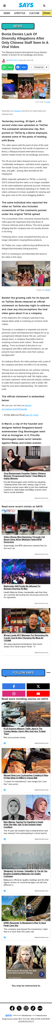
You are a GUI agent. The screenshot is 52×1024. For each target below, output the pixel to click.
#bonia (28, 405)
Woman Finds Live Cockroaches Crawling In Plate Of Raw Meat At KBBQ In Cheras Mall (26, 776)
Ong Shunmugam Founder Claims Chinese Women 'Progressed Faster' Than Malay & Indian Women (25, 476)
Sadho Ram (12, 60)
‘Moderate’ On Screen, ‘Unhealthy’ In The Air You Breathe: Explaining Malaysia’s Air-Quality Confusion (25, 873)
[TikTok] (33, 1008)
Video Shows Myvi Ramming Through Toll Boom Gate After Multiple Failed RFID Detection (24, 539)
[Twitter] (19, 1008)
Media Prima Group (42, 1015)
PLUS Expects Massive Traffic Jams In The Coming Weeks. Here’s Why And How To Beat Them (25, 731)
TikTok (48, 102)
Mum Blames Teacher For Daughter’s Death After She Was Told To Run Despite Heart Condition (23, 824)
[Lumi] (39, 1008)
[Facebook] (12, 1008)
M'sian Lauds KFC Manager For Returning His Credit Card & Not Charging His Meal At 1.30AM (26, 638)
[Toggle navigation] (4, 5)
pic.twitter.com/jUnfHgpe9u (14, 409)
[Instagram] (26, 1008)
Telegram (17, 111)
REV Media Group (26, 1015)
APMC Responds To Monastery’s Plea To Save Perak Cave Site (25, 924)
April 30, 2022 (31, 415)
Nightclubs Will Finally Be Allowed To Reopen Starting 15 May (22, 587)
